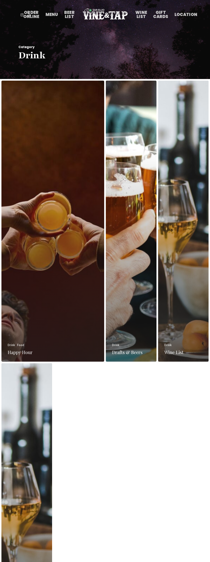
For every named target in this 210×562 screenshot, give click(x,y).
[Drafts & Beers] (131, 221)
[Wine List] (183, 221)
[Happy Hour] (52, 221)
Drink (11, 345)
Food (20, 345)
